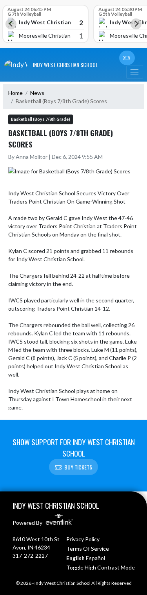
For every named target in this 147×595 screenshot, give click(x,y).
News (37, 92)
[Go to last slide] (10, 23)
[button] (127, 58)
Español (95, 558)
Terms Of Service (87, 548)
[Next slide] (136, 23)
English (75, 558)
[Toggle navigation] (134, 72)
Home (15, 92)
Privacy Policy (83, 539)
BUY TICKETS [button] (78, 467)
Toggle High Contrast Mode (100, 567)
